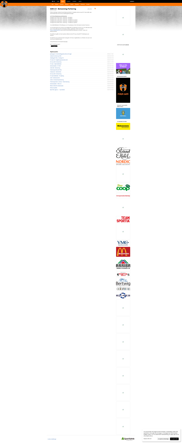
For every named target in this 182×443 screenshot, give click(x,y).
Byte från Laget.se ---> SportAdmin (57, 89)
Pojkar (74, 1)
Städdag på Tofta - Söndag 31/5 (57, 58)
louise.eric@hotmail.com (55, 30)
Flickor (68, 1)
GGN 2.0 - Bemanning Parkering (63, 9)
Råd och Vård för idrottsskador (56, 85)
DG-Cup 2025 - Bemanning (55, 73)
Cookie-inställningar (52, 439)
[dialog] (161, 435)
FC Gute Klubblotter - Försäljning (57, 75)
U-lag (62, 1)
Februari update (53, 87)
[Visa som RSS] (95, 8)
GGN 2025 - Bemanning (55, 67)
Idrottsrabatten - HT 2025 (55, 65)
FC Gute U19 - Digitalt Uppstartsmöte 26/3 (59, 60)
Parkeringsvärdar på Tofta (56, 69)
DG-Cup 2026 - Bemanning (55, 62)
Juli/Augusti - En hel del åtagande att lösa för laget (60, 54)
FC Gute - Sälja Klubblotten (55, 63)
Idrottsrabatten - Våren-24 (55, 83)
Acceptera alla (174, 439)
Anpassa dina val (147, 438)
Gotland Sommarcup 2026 (55, 56)
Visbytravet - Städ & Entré (55, 71)
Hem (54, 1)
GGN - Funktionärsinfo (55, 77)
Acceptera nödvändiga (163, 439)
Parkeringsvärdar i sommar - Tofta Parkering (59, 81)
